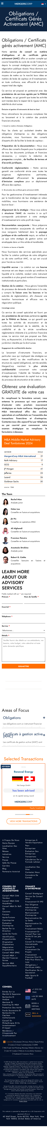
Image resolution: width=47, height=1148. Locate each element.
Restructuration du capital (33, 924)
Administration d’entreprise (32, 908)
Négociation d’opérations (8, 948)
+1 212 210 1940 (37, 990)
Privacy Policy (28, 1042)
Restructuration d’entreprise (32, 914)
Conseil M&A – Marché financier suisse (10, 958)
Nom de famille (31, 596)
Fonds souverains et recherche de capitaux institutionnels (11, 1014)
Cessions (6, 911)
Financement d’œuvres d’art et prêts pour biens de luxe (34, 958)
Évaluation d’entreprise (7, 924)
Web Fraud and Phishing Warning (16, 1048)
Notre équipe (8, 843)
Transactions (30, 856)
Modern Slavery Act (36, 1048)
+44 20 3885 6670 (37, 997)
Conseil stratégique (34, 893)
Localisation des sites (9, 847)
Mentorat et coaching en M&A (10, 1003)
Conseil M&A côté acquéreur (10, 902)
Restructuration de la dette (33, 919)
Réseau (5, 851)
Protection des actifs (11, 1007)
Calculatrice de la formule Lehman (33, 860)
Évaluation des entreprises (32, 852)
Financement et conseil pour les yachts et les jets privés (33, 935)
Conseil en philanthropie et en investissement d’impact (11, 1024)
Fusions (5, 914)
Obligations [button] (12, 717)
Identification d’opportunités (9, 937)
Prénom (6, 596)
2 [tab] (20, 814)
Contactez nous (32, 872)
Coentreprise (8, 920)
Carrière (6, 866)
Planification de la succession (33, 971)
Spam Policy (39, 1042)
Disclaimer (18, 1042)
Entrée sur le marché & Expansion (11, 992)
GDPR (35, 1045)
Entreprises (30, 848)
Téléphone (7, 616)
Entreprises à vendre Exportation (34, 841)
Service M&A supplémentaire (9, 964)
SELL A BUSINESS (36, 1014)
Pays (27, 845)
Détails (5, 635)
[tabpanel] (23, 786)
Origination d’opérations (8, 943)
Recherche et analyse (8, 998)
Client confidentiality (24, 1045)
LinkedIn (9, 1042)
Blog (4, 868)
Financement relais (34, 929)
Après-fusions (8, 917)
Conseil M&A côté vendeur (10, 896)
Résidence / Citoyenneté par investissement (9, 1033)
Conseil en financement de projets (32, 949)
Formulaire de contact (31, 876)
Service (6, 626)
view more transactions (23, 821)
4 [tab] (28, 814)
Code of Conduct (11, 1051)
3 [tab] (24, 814)
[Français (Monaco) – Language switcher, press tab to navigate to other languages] (40, 4)
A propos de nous (10, 840)
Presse (5, 860)
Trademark (17, 1054)
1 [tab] (17, 814)
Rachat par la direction (8, 929)
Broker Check (23, 1101)
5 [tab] (31, 814)
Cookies (12, 1045)
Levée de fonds (9, 934)
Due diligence (31, 904)
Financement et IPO (34, 902)
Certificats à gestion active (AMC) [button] (23, 735)
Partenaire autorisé (11, 871)
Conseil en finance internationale (34, 943)
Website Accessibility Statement (30, 1051)
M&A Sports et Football (32, 976)
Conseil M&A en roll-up (12, 907)
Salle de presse (9, 863)
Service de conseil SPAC (34, 897)
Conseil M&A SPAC (11, 952)
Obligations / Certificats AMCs (32, 966)
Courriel (6, 607)
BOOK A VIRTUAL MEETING (36, 1006)
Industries (6, 854)
